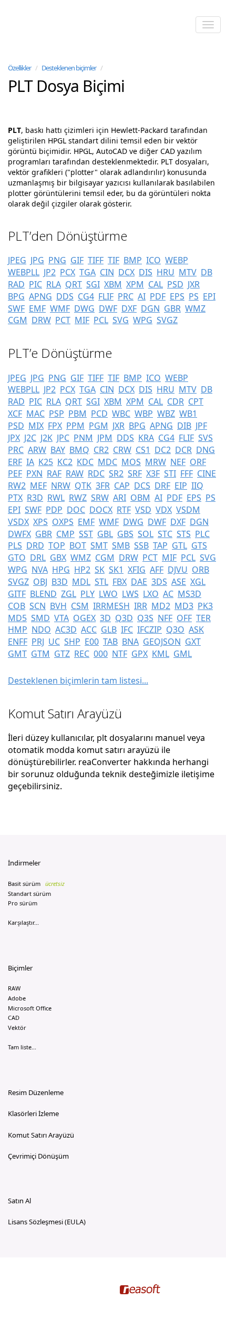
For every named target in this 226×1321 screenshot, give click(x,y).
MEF (38, 485)
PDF (158, 296)
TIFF (96, 260)
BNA (130, 641)
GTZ (62, 653)
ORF (198, 462)
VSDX (18, 522)
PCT (62, 320)
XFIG (137, 569)
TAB (110, 641)
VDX (164, 509)
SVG (120, 320)
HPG (61, 569)
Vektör (17, 1027)
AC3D (66, 629)
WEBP (176, 260)
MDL (81, 581)
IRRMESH (111, 606)
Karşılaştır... (23, 922)
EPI (209, 296)
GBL (105, 534)
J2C (30, 437)
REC (81, 653)
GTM (40, 653)
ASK (196, 629)
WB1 (188, 413)
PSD (175, 284)
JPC (63, 437)
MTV (188, 272)
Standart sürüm (29, 893)
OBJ (40, 581)
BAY (57, 450)
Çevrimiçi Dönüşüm (38, 1156)
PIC (35, 284)
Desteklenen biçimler (69, 68)
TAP (160, 545)
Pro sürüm (22, 903)
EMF (37, 308)
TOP (56, 545)
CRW (122, 450)
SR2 (116, 473)
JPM (104, 437)
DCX (126, 272)
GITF (17, 594)
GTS (199, 545)
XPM (135, 284)
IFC (127, 629)
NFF (165, 618)
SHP (72, 641)
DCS (142, 485)
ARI (119, 497)
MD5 (17, 618)
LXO (151, 594)
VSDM (188, 509)
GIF (77, 260)
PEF (15, 473)
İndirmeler (24, 863)
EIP (180, 485)
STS (184, 534)
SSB (141, 545)
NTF (119, 653)
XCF (15, 413)
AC (168, 594)
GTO (17, 557)
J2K (46, 437)
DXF (129, 308)
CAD (13, 1017)
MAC (35, 413)
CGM (17, 320)
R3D (35, 497)
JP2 (50, 272)
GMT (17, 653)
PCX (67, 272)
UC (54, 641)
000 (101, 653)
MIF (82, 320)
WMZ (195, 308)
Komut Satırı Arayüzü (41, 1135)
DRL (38, 557)
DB (206, 272)
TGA (87, 272)
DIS (145, 272)
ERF (15, 462)
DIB (184, 425)
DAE (139, 581)
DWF (108, 308)
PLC (202, 534)
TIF (113, 260)
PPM (75, 425)
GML (182, 653)
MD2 (160, 606)
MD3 (183, 606)
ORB (200, 569)
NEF (178, 462)
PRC (125, 296)
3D (105, 618)
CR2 (101, 450)
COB (16, 606)
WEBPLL (23, 272)
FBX (119, 581)
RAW (75, 473)
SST (86, 534)
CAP (122, 485)
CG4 (86, 296)
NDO (41, 629)
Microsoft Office (30, 1008)
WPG (142, 320)
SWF (16, 308)
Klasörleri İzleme (33, 1113)
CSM (80, 606)
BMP (133, 260)
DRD (35, 545)
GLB (109, 629)
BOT (77, 545)
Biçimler (20, 968)
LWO (108, 594)
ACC (89, 629)
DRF (162, 485)
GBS (125, 534)
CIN (107, 272)
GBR (172, 308)
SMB (121, 545)
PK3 (205, 606)
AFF (156, 569)
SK (100, 569)
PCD (99, 413)
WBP (144, 413)
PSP (56, 413)
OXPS (63, 522)
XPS (40, 522)
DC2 (163, 450)
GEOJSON (162, 641)
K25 (45, 462)
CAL (155, 284)
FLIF (106, 296)
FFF (186, 473)
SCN (37, 606)
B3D (60, 581)
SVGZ (167, 320)
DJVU (178, 569)
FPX (55, 425)
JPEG (17, 260)
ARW (37, 450)
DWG (84, 308)
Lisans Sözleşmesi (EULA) (47, 1221)
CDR (175, 401)
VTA (61, 618)
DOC (76, 509)
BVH (58, 606)
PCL (101, 320)
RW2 (17, 485)
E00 (92, 641)
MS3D (189, 594)
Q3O (175, 629)
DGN (150, 308)
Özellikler (19, 68)
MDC (107, 462)
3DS (159, 581)
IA (30, 462)
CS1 (143, 450)
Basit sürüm (36, 883)
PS (194, 296)
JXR (194, 284)
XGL (198, 581)
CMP (65, 534)
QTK (83, 485)
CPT (195, 401)
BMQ (79, 450)
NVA (40, 569)
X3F (153, 473)
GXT (193, 641)
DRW (41, 320)
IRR (140, 606)
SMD (40, 618)
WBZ (166, 413)
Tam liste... (22, 1047)
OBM (140, 497)
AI (142, 296)
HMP (17, 629)
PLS (15, 545)
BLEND (43, 594)
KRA (146, 437)
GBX (58, 557)
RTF (124, 509)
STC (165, 534)
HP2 (82, 569)
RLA (53, 284)
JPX (14, 437)
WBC (121, 413)
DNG (205, 450)
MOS (131, 462)
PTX (15, 497)
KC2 (65, 462)
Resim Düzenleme (36, 1092)
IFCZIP (149, 629)
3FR (103, 485)
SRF (135, 473)
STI (170, 473)
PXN (34, 473)
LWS (130, 594)
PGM (98, 425)
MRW (155, 462)
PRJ (38, 641)
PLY (87, 594)
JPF (201, 425)
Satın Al (19, 1200)
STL (101, 581)
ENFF (17, 641)
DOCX (100, 509)
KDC (85, 462)
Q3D (124, 618)
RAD (16, 284)
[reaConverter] (53, 25)
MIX (36, 425)
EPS (177, 296)
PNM (83, 437)
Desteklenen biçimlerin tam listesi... (78, 680)
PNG (57, 260)
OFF (184, 618)
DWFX (19, 534)
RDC (96, 473)
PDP (54, 509)
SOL (145, 534)
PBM (77, 413)
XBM (113, 284)
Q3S (145, 618)
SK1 (116, 569)
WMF (60, 308)
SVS (205, 437)
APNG (40, 296)
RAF (54, 473)
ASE (178, 581)
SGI (93, 284)
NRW (60, 485)
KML (160, 653)
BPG (16, 296)
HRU (165, 272)
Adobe (17, 998)
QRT (73, 284)
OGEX (84, 618)
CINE (206, 473)
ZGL (68, 594)
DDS (65, 296)
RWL (56, 497)
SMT (99, 545)
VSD (143, 509)
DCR (183, 450)
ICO (153, 260)
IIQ (197, 485)
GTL (179, 545)
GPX (139, 653)
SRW (100, 497)
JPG (37, 260)
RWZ (78, 497)
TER (203, 618)
